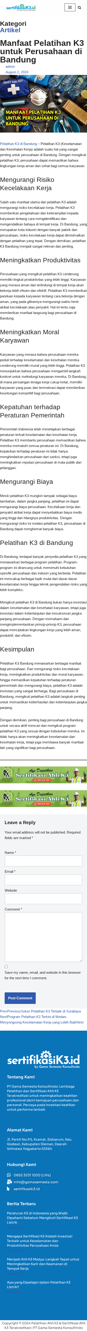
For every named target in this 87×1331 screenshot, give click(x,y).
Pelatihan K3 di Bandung (18, 144)
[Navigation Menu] (69, 7)
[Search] (79, 7)
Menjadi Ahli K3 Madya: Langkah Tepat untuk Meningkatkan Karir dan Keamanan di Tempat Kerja (43, 1264)
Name (10, 853)
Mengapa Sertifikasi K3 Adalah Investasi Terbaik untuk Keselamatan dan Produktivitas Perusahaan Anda (39, 1241)
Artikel (10, 30)
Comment (13, 909)
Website (11, 890)
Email (10, 871)
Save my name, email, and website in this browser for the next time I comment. (43, 975)
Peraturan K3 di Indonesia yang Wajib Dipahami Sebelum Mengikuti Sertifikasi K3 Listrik (42, 1218)
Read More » (15, 1227)
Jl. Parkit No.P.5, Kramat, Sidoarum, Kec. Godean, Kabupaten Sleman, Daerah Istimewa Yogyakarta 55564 (39, 1144)
